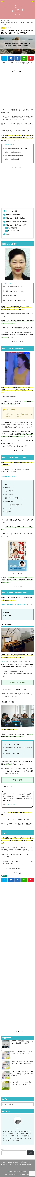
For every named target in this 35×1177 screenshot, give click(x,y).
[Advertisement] (17, 89)
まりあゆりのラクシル (14, 1174)
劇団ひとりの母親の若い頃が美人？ (15, 218)
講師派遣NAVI (5, 662)
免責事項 (24, 1171)
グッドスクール (11, 804)
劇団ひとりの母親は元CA (12, 214)
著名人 (3, 27)
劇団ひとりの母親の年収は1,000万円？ (16, 225)
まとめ (7, 234)
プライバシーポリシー (13, 1164)
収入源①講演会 (11, 228)
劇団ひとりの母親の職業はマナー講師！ (16, 221)
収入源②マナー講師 (13, 231)
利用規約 (22, 1164)
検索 (2, 1149)
